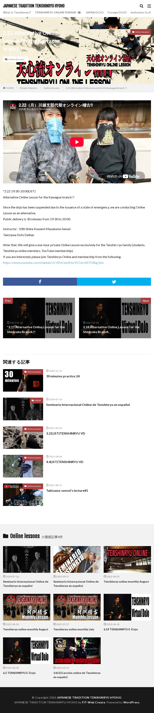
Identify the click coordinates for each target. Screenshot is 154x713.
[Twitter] (114, 282)
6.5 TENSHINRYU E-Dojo (19, 672)
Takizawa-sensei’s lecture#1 (67, 490)
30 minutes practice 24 (63, 376)
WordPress (131, 702)
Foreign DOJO (117, 12)
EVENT (38, 400)
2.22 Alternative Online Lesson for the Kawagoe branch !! (96, 87)
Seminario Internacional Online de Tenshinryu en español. (76, 583)
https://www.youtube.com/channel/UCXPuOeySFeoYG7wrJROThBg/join (53, 262)
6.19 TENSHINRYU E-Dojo (121, 629)
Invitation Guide (142, 12)
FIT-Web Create (93, 702)
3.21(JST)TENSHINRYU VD (65, 433)
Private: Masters (28, 87)
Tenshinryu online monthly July (73, 629)
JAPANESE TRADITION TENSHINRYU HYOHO (34, 6)
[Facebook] (40, 282)
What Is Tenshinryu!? (17, 12)
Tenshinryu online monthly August (126, 581)
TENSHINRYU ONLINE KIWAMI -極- (58, 12)
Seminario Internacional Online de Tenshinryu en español (88, 404)
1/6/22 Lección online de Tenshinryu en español (76, 675)
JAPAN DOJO (95, 12)
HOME (10, 87)
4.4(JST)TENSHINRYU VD (64, 462)
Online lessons (16, 59)
